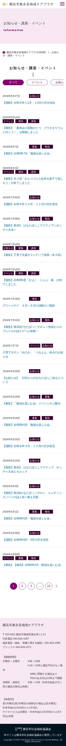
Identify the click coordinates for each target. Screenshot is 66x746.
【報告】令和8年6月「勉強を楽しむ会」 (27, 424)
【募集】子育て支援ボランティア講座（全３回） (33, 254)
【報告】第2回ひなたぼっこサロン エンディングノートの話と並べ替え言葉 (32, 495)
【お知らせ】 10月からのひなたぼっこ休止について (33, 380)
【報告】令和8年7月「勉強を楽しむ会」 (27, 153)
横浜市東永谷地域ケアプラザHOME (27, 52)
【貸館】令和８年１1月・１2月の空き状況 (29, 102)
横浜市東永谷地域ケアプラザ (31, 4)
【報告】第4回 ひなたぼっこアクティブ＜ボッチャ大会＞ (32, 227)
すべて (13, 82)
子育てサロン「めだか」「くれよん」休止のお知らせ (33, 354)
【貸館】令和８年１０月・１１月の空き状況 (30, 204)
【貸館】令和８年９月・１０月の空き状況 (29, 446)
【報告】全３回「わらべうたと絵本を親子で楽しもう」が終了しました (33, 180)
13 (48, 586)
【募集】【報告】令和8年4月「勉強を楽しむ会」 (33, 564)
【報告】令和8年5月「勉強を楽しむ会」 (27, 518)
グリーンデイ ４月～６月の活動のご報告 (29, 305)
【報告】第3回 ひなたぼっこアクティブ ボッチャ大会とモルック (32, 469)
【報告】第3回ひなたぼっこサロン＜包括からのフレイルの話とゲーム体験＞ (32, 329)
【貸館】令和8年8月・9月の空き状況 (25, 539)
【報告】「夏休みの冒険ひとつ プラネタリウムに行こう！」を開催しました (33, 130)
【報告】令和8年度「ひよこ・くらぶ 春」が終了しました (32, 282)
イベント (37, 82)
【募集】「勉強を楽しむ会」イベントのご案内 (31, 403)
